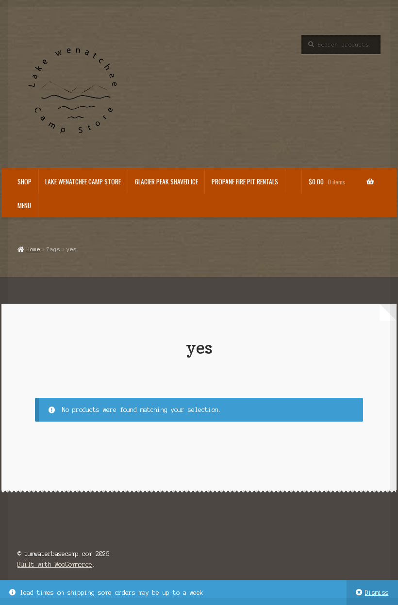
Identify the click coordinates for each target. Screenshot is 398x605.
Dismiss (377, 592)
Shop (24, 181)
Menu (24, 205)
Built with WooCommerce (54, 564)
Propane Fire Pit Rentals (245, 181)
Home (33, 249)
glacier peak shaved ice (166, 181)
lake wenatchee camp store (83, 181)
